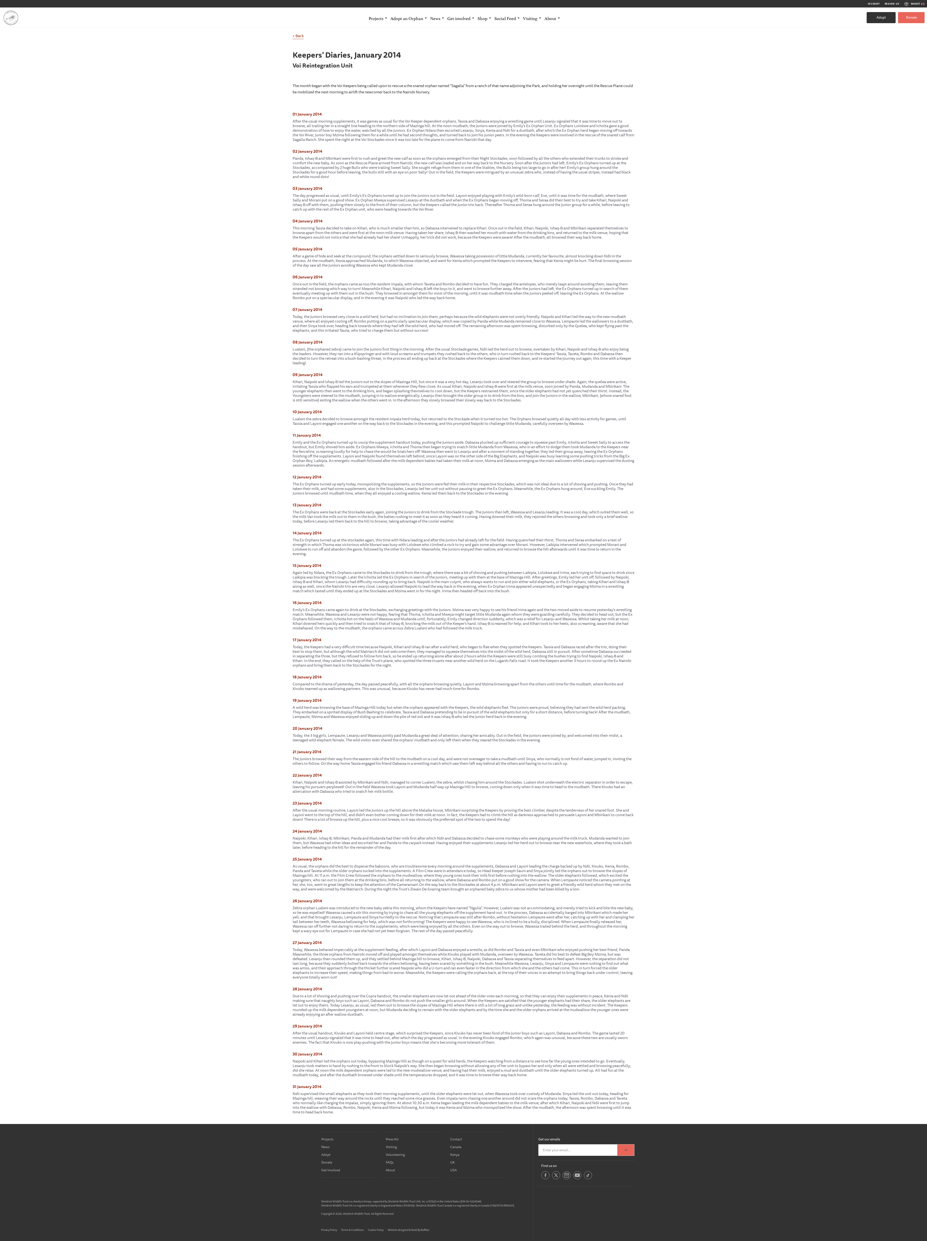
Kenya (454, 1154)
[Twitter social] (556, 1178)
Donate (911, 17)
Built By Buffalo (420, 1230)
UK (452, 1162)
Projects (327, 1139)
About (390, 1170)
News (325, 1147)
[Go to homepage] (11, 17)
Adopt (881, 17)
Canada (455, 1147)
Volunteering (395, 1154)
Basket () (918, 4)
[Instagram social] (566, 1178)
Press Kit (392, 1139)
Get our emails (549, 1139)
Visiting (391, 1147)
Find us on (549, 1165)
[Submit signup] (625, 1150)
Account (874, 4)
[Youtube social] (577, 1178)
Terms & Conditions (352, 1230)
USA (453, 1170)
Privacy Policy (329, 1230)
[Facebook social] (545, 1178)
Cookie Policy (376, 1230)
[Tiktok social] (588, 1178)
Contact (456, 1139)
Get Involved (330, 1170)
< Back (298, 36)
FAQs (389, 1162)
